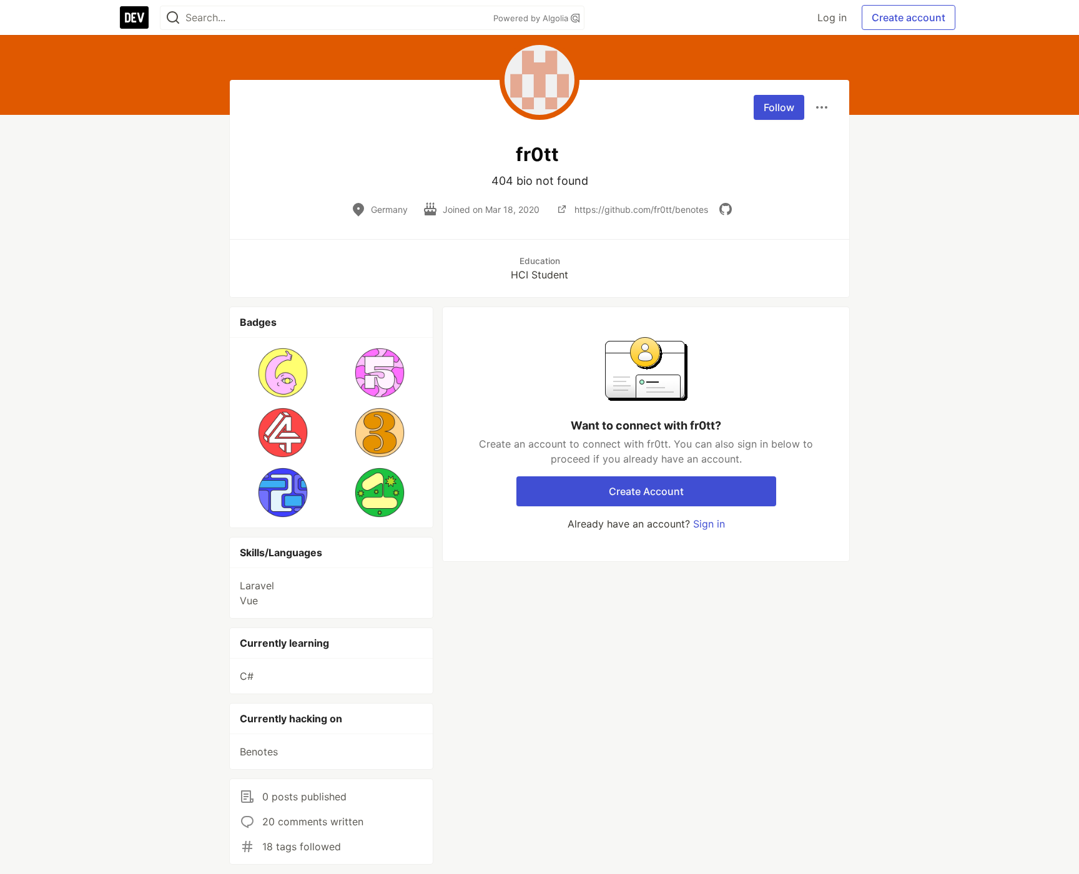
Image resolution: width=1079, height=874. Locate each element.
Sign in (709, 524)
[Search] (172, 17)
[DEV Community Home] (134, 17)
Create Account (646, 491)
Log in (832, 17)
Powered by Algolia (532, 18)
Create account (908, 17)
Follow (779, 107)
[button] (283, 373)
